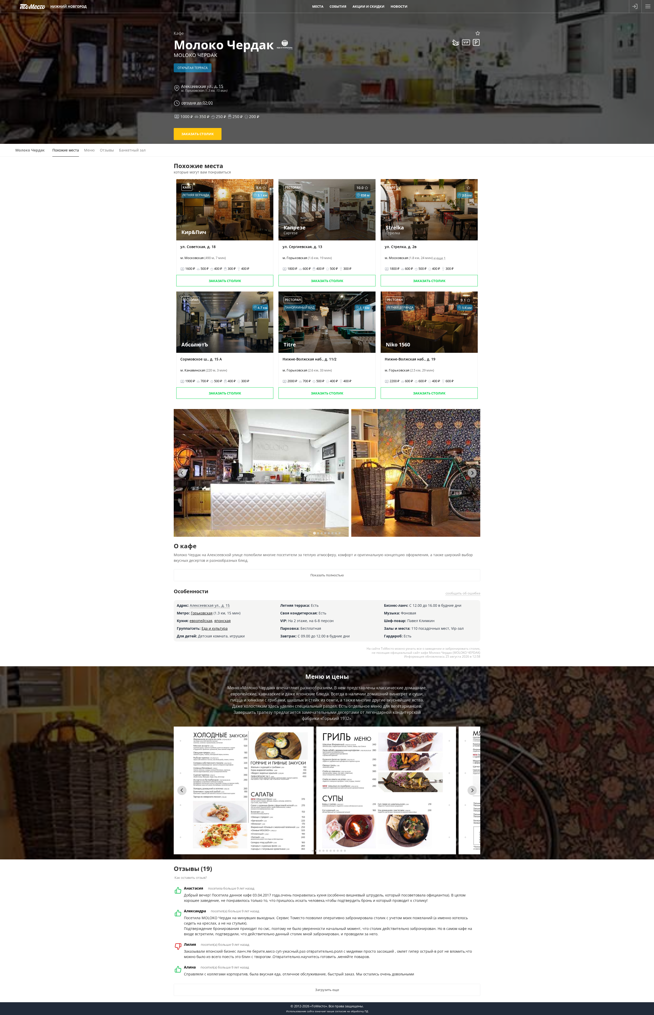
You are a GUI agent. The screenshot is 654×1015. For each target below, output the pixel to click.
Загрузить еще (327, 989)
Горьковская (202, 613)
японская (222, 620)
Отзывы (107, 150)
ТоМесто (32, 6)
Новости (399, 6)
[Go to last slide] (181, 472)
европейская (201, 620)
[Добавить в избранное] (477, 33)
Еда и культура (215, 628)
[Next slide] (472, 472)
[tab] (314, 533)
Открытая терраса (193, 68)
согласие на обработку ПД (351, 1011)
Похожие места (65, 150)
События (338, 6)
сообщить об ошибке (463, 593)
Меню (89, 150)
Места (317, 6)
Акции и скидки (368, 6)
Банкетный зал (132, 150)
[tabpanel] (261, 473)
